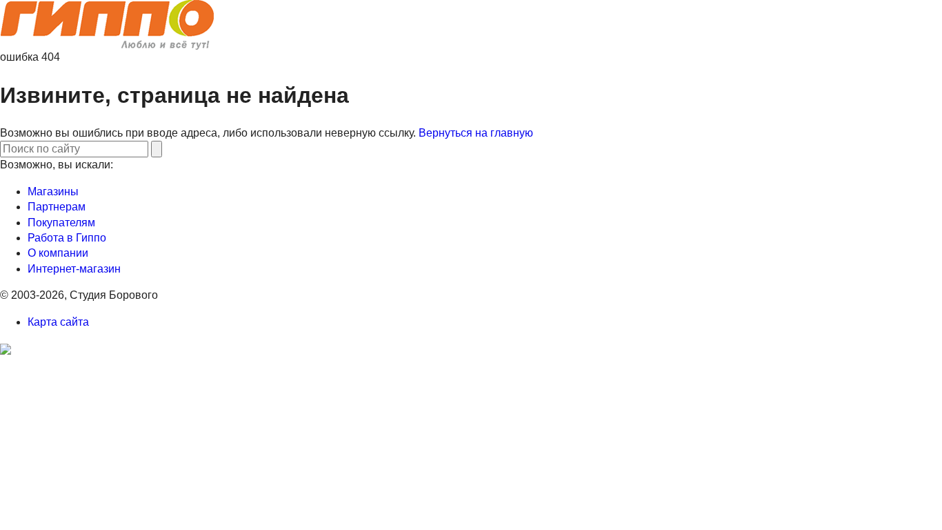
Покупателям (61, 222)
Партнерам (57, 207)
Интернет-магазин (74, 269)
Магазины (53, 191)
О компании (58, 253)
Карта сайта (58, 322)
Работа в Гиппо (67, 238)
